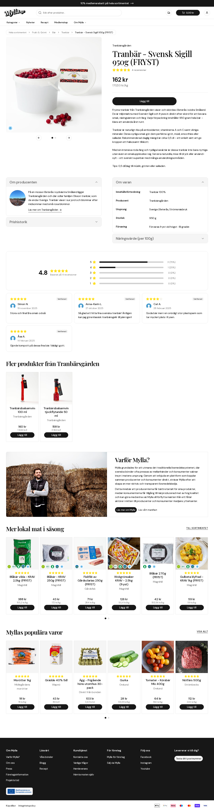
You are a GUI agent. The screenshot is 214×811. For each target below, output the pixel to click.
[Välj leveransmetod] (169, 13)
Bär (54, 32)
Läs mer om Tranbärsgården (43, 209)
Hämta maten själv (83, 774)
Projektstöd (12, 780)
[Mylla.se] (14, 13)
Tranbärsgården (121, 45)
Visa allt (202, 631)
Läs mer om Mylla (126, 509)
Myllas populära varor (34, 632)
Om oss (10, 763)
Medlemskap (61, 22)
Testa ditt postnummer (188, 758)
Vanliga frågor (80, 763)
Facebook (146, 757)
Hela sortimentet (17, 32)
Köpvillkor (11, 805)
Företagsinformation (17, 774)
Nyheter (30, 22)
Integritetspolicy (27, 805)
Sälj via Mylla (113, 763)
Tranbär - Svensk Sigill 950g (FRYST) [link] (94, 32)
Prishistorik (18, 222)
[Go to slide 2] (55, 138)
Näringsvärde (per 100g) (135, 238)
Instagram (146, 763)
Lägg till (144, 101)
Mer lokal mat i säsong (35, 529)
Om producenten (23, 182)
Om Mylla (79, 22)
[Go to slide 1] (52, 138)
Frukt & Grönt (39, 32)
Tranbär (65, 32)
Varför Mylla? (13, 757)
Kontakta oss (80, 757)
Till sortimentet (197, 528)
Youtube (145, 768)
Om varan (123, 182)
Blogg (43, 763)
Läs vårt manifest (147, 509)
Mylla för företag (116, 757)
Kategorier (12, 22)
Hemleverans (80, 768)
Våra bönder (46, 757)
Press (9, 768)
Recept (44, 22)
